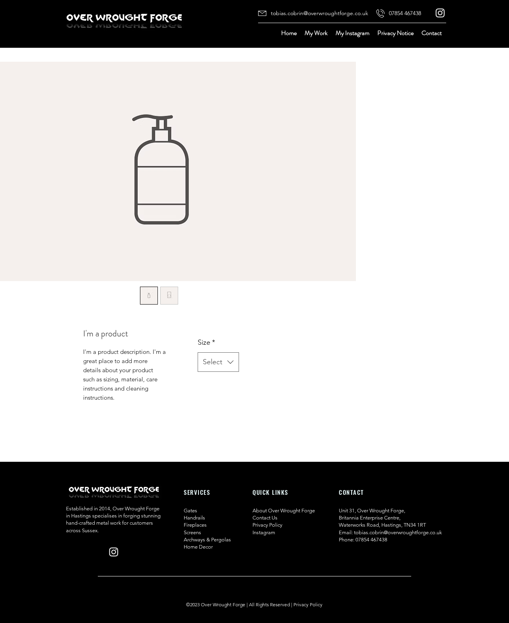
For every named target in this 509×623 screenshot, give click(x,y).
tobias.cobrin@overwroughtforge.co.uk (398, 532)
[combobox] (218, 362)
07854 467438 (371, 540)
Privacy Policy (307, 604)
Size (206, 342)
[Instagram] (440, 13)
